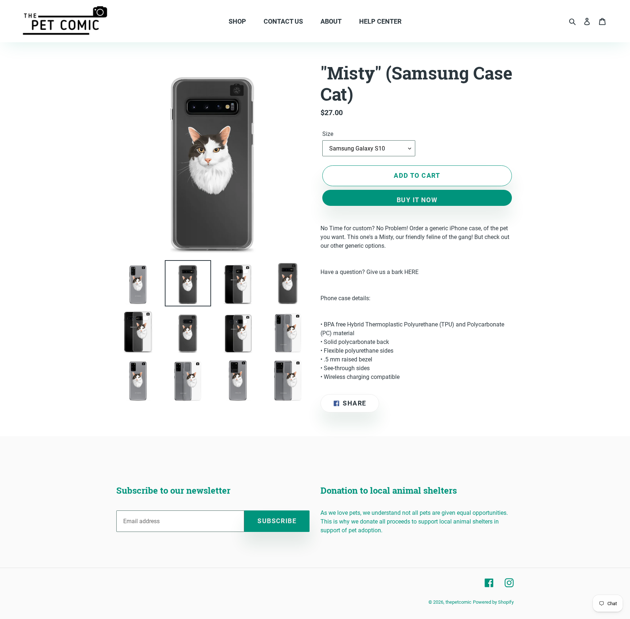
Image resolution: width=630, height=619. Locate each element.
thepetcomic (458, 602)
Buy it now (417, 200)
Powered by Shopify (493, 602)
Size (327, 133)
